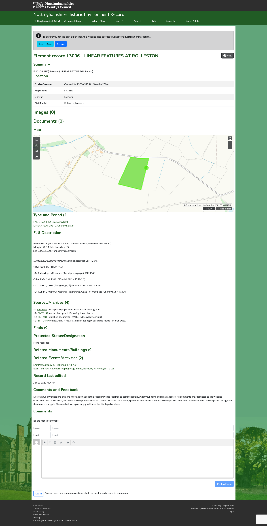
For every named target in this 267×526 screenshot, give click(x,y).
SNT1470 (43, 320)
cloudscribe (229, 508)
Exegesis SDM (228, 505)
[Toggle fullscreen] (230, 138)
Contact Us (38, 505)
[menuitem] (98, 21)
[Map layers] (37, 140)
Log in (231, 511)
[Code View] (73, 442)
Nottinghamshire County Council (63, 520)
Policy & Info (193, 20)
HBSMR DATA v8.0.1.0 (211, 508)
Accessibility (38, 511)
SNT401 (42, 316)
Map (154, 20)
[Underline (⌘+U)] (54, 442)
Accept (61, 43)
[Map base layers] (37, 145)
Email (36, 434)
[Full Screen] (67, 442)
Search (138, 20)
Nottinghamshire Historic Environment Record (58, 20)
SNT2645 (42, 309)
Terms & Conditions (42, 508)
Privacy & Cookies (41, 514)
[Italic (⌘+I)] (49, 442)
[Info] (37, 151)
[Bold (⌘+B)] (44, 442)
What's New (98, 20)
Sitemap (36, 517)
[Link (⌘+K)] (61, 442)
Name (36, 427)
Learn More (45, 43)
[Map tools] (37, 156)
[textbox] (137, 461)
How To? (119, 20)
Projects (170, 20)
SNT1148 (43, 313)
